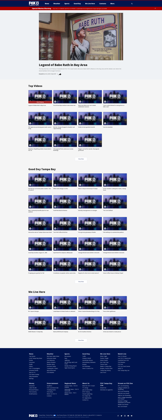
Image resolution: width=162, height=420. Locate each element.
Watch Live (122, 354)
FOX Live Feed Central (124, 366)
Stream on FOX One (125, 383)
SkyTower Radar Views (53, 356)
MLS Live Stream (122, 406)
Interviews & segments (106, 390)
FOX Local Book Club (52, 388)
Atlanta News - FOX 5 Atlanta (70, 393)
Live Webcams (51, 360)
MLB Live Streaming (123, 391)
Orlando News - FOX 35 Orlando (71, 386)
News (31, 354)
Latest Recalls (33, 388)
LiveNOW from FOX (123, 360)
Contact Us (85, 400)
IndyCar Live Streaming (124, 395)
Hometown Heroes (87, 360)
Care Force (103, 372)
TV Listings (85, 388)
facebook (118, 415)
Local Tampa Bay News (35, 358)
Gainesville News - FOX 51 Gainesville (72, 390)
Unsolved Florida (33, 370)
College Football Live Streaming (123, 388)
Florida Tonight (104, 358)
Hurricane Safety (51, 366)
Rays (66, 358)
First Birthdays (86, 366)
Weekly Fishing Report (71, 366)
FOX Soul (120, 364)
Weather (50, 354)
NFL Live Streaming (123, 386)
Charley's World (86, 358)
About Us (85, 383)
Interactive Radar (51, 358)
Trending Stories (51, 390)
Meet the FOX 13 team (88, 386)
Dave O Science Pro (87, 368)
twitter (121, 415)
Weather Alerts (51, 364)
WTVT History (86, 392)
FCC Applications (86, 398)
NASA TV (120, 368)
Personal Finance (33, 390)
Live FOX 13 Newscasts (124, 358)
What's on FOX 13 (52, 394)
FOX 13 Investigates (34, 368)
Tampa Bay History (105, 370)
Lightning (67, 360)
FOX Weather (50, 372)
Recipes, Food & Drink (106, 368)
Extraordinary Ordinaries (89, 362)
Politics (31, 366)
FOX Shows (50, 392)
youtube (128, 415)
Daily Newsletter (33, 376)
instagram (125, 415)
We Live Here (105, 354)
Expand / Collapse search (132, 3)
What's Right (103, 356)
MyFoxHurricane (51, 370)
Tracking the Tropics (52, 368)
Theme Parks (103, 364)
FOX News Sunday (34, 374)
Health (31, 364)
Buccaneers (68, 356)
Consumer (32, 362)
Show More (81, 159)
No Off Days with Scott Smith (71, 363)
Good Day (86, 354)
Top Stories (32, 356)
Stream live (103, 388)
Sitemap (31, 378)
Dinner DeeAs (104, 360)
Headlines (49, 386)
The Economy (33, 392)
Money (31, 383)
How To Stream (122, 356)
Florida (31, 360)
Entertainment (52, 383)
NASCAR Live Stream (123, 393)
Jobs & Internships (87, 390)
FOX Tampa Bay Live (123, 370)
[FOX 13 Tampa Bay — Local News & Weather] (34, 4)
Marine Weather (51, 362)
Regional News (70, 383)
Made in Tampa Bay (105, 366)
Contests (49, 396)
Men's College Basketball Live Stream (125, 398)
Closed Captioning (87, 394)
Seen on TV (32, 372)
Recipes (84, 364)
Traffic (84, 356)
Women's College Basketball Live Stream (124, 401)
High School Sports (70, 368)
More (112, 4)
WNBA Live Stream (123, 404)
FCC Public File (86, 396)
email (131, 415)
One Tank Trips (104, 362)
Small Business (33, 394)
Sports (67, 354)
